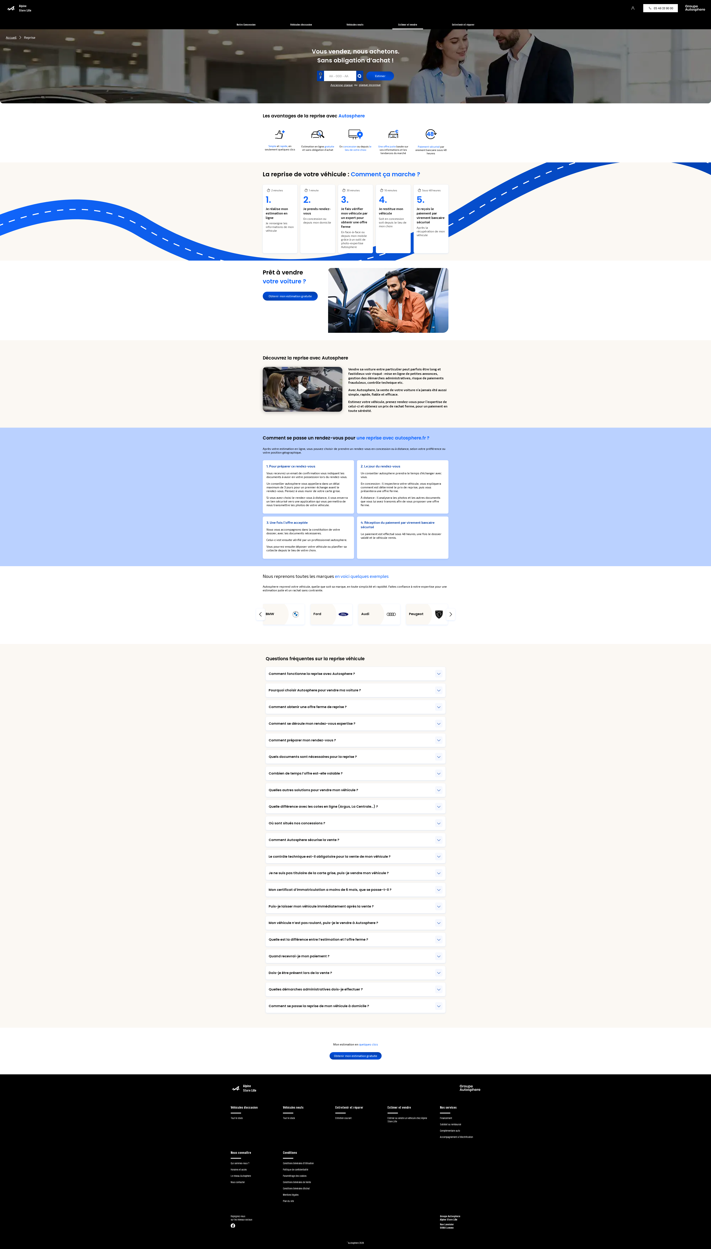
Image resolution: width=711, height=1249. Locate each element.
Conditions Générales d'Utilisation (298, 1163)
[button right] (450, 614)
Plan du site (288, 1201)
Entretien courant (343, 1118)
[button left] (260, 614)
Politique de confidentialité (295, 1169)
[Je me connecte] (633, 8)
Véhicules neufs (355, 24)
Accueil (11, 37)
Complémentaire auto (450, 1130)
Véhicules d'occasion (301, 24)
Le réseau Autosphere (241, 1175)
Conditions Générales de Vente (297, 1182)
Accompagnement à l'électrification (456, 1136)
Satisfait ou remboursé (450, 1124)
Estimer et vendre (407, 24)
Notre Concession (246, 24)
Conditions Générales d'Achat (296, 1188)
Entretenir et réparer (463, 24)
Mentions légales (290, 1194)
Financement (446, 1118)
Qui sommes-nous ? (240, 1163)
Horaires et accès (239, 1169)
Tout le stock (237, 1118)
